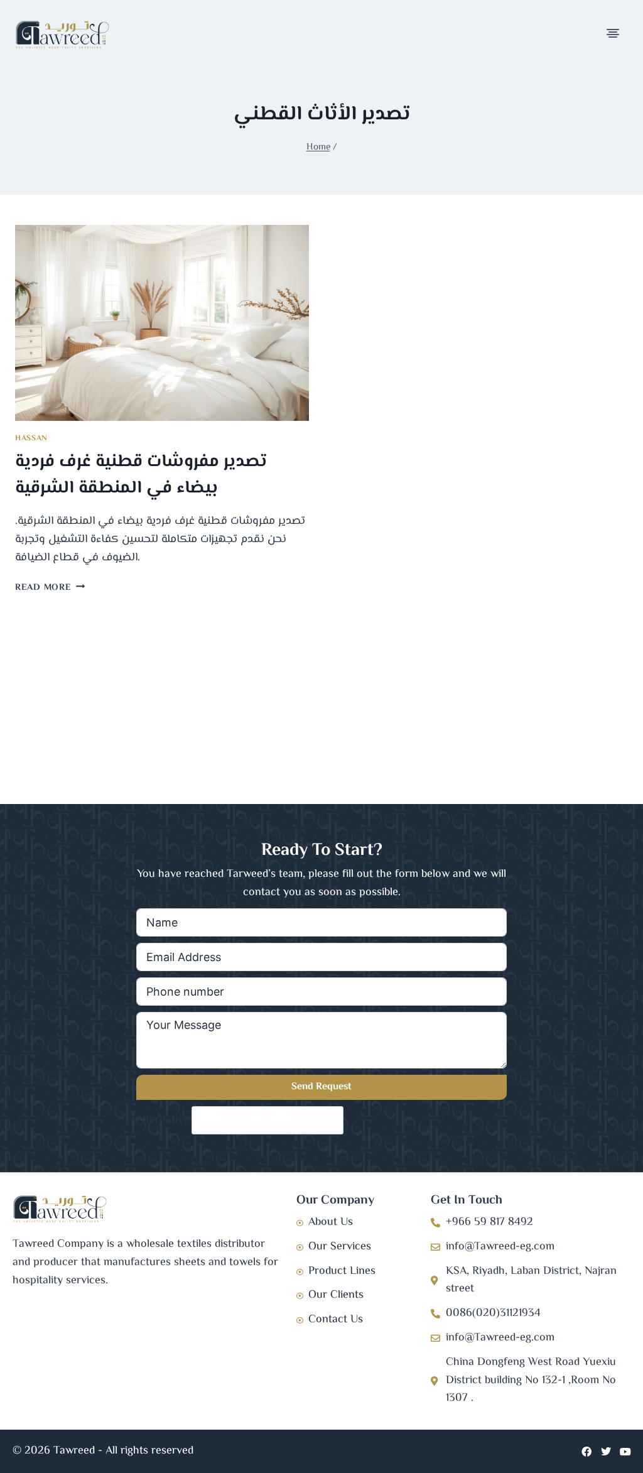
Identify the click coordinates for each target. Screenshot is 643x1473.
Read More (50, 587)
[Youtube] (625, 1452)
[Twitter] (606, 1452)
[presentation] (162, 323)
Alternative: (164, 1120)
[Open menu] (614, 34)
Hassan (31, 438)
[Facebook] (586, 1452)
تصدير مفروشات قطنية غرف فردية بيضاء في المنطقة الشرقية (141, 475)
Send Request (321, 1087)
